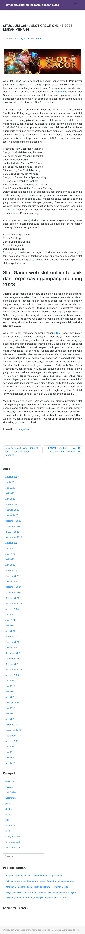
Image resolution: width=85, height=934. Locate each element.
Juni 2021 (10, 752)
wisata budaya (12, 847)
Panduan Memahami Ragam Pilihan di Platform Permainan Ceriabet (37, 887)
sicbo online (60, 91)
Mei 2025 (9, 559)
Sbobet (9, 809)
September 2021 (13, 735)
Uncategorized (22, 429)
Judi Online (10, 792)
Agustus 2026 (12, 477)
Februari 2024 (12, 642)
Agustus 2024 (12, 609)
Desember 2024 (13, 587)
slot (7, 820)
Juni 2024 (10, 620)
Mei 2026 (9, 493)
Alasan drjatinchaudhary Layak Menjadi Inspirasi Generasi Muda (36, 897)
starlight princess (13, 836)
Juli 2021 (9, 746)
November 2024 (13, 592)
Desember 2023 (13, 653)
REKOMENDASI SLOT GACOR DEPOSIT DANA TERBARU (63, 449)
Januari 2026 (11, 515)
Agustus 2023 (12, 675)
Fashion (9, 787)
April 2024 (10, 631)
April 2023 (10, 697)
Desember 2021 (13, 730)
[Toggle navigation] (76, 5)
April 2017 (10, 763)
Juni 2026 (10, 488)
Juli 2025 (9, 548)
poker (8, 803)
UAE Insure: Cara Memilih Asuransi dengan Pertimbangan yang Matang (39, 881)
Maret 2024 (11, 636)
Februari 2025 (12, 576)
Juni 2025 (10, 554)
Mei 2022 (9, 713)
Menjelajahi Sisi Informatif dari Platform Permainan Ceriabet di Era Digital (40, 892)
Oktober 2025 (12, 532)
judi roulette (9, 209)
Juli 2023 (9, 680)
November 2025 (13, 526)
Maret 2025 (11, 570)
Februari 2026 (12, 510)
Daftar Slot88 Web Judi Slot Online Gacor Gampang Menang (21, 451)
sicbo (7, 814)
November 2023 (13, 658)
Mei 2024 (9, 625)
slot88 (8, 831)
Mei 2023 (9, 691)
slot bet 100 (11, 825)
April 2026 (10, 499)
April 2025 (10, 565)
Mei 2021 (9, 757)
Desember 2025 (13, 521)
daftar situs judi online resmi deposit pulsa (32, 4)
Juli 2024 (9, 614)
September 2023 (13, 669)
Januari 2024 (11, 647)
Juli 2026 (9, 482)
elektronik (10, 781)
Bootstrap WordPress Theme (65, 930)
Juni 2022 (10, 708)
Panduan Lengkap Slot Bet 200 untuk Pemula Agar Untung (33, 875)
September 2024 (13, 603)
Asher (38, 38)
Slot (58, 332)
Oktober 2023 (12, 664)
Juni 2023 (10, 686)
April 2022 (10, 719)
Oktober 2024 (12, 598)
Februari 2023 (12, 702)
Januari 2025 (11, 581)
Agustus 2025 (12, 543)
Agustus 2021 (11, 741)
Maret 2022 (11, 724)
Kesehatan (10, 798)
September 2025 (13, 537)
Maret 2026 (11, 504)
